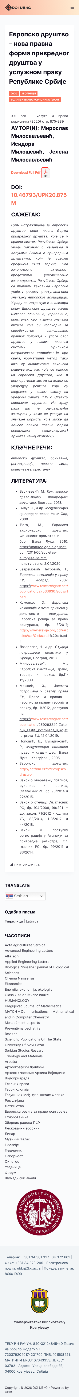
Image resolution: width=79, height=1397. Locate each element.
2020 (14, 93)
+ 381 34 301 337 (35, 1257)
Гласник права (17, 1084)
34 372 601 (61, 1257)
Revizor (11, 1034)
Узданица (13, 1167)
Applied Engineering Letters (27, 962)
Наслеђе (12, 1145)
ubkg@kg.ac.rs (29, 1268)
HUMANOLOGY (17, 1000)
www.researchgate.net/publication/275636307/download (44, 591)
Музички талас (17, 1139)
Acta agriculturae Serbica (25, 945)
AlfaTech (12, 956)
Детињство (14, 1106)
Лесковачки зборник (22, 1128)
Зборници (28, 93)
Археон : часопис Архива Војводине (35, 1073)
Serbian (20, 896)
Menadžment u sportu (22, 1023)
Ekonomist (13, 984)
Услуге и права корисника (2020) (35, 99)
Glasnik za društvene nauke (27, 995)
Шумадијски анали (20, 1178)
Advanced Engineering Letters (29, 950)
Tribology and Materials (24, 1056)
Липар (10, 1134)
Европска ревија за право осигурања (36, 1111)
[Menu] (72, 7)
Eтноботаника (16, 1117)
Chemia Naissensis (20, 978)
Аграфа (11, 1061)
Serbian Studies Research (25, 1050)
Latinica (32, 921)
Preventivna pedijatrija (22, 1028)
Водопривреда (17, 1078)
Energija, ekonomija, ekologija (28, 989)
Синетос (12, 1161)
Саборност (14, 1156)
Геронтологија (17, 1089)
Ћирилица (14, 921)
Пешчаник (13, 1150)
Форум (10, 1172)
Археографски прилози (24, 1067)
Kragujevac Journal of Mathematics (33, 1006)
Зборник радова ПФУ (22, 1122)
